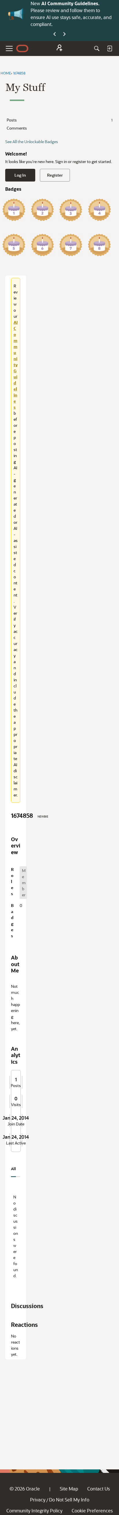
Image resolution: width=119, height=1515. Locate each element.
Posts (59, 120)
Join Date (16, 1124)
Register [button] (55, 175)
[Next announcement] (64, 34)
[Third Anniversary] (70, 209)
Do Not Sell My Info (69, 1500)
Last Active (16, 1143)
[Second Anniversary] (42, 209)
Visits (16, 1104)
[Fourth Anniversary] (99, 209)
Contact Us (98, 1489)
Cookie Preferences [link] (92, 1510)
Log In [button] (20, 175)
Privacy (37, 1500)
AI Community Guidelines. (70, 3)
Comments (17, 128)
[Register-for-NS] (59, 48)
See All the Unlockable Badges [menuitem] (31, 141)
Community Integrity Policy (34, 1510)
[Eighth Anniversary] (99, 245)
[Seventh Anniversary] (70, 245)
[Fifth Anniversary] (13, 245)
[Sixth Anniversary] (42, 245)
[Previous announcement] (55, 34)
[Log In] (109, 48)
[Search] (96, 48)
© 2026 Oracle (25, 1489)
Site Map (69, 1489)
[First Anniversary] (13, 209)
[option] (23, 882)
